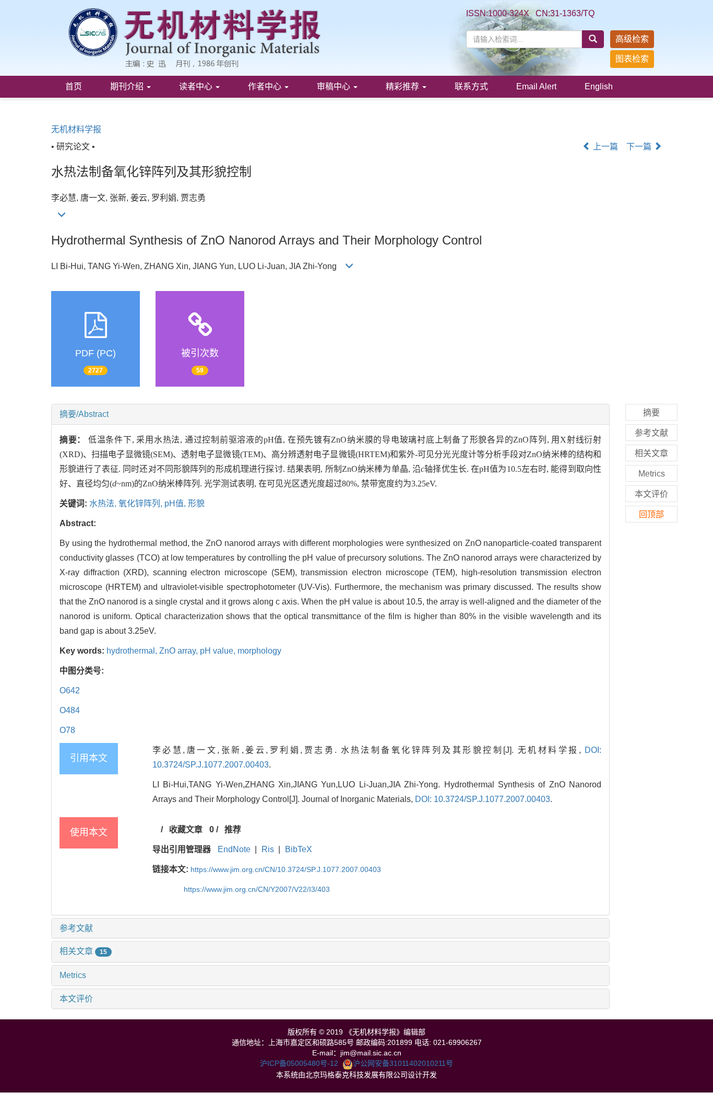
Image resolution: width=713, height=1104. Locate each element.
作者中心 (265, 86)
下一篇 (639, 146)
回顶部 (651, 514)
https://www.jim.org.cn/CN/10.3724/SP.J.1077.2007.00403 (286, 869)
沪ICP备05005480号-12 (299, 1063)
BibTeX (298, 849)
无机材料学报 (76, 129)
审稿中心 (334, 86)
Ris (268, 849)
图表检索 (632, 58)
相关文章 (83, 951)
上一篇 (604, 146)
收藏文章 (186, 829)
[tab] (330, 414)
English (599, 86)
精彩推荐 (403, 86)
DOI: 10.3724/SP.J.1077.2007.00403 (482, 799)
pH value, (218, 650)
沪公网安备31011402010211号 (403, 1063)
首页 (73, 86)
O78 (67, 730)
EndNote (234, 849)
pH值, (176, 503)
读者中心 (197, 86)
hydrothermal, (132, 650)
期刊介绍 (128, 86)
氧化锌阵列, (141, 503)
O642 (70, 690)
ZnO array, (179, 650)
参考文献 (76, 928)
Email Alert (536, 86)
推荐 (232, 829)
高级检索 (632, 38)
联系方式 (471, 86)
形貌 (196, 503)
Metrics (73, 975)
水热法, (103, 503)
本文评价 (76, 998)
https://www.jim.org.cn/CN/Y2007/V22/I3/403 (257, 889)
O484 (70, 710)
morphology (259, 650)
